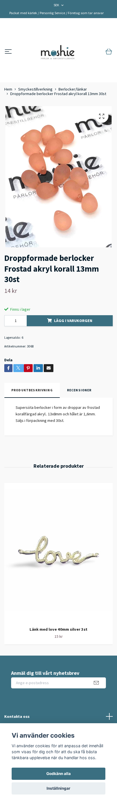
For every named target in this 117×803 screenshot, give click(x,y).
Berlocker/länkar (72, 89)
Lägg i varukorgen (73, 320)
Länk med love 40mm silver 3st (58, 629)
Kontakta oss (17, 716)
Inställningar (58, 788)
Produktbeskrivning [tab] (32, 390)
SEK (57, 5)
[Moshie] (58, 51)
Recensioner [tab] (79, 390)
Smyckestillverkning (35, 89)
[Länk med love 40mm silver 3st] (58, 552)
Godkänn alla (58, 773)
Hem (8, 89)
